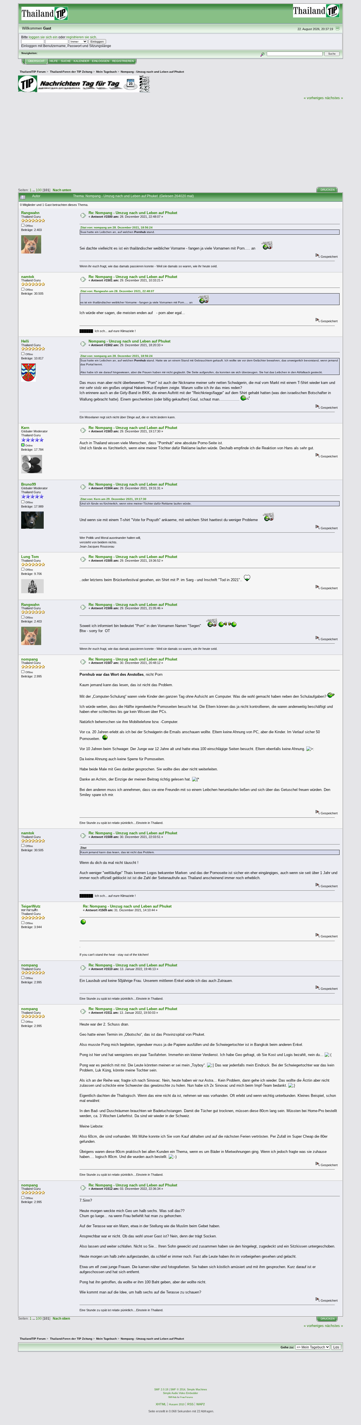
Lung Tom (30, 557)
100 (39, 190)
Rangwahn (30, 213)
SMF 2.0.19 (161, 1389)
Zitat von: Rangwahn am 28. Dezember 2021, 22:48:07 (117, 291)
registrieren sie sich (81, 37)
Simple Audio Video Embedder (180, 1393)
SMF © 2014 (177, 1389)
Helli (25, 341)
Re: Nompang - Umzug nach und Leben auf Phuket (133, 213)
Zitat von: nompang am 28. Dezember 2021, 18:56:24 (116, 227)
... (34, 190)
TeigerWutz (31, 906)
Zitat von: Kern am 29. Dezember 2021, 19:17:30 (113, 499)
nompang (29, 659)
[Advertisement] (180, 142)
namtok (27, 277)
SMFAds (172, 1397)
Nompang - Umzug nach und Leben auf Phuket (129, 341)
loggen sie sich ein (43, 37)
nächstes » (334, 98)
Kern (25, 428)
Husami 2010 (176, 1404)
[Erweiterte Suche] (262, 53)
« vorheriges (314, 98)
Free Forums (186, 1397)
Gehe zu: (287, 1347)
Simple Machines (197, 1389)
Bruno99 (28, 484)
